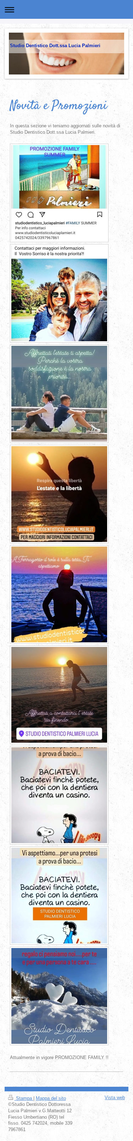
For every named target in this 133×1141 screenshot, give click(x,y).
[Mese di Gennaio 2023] (59, 795)
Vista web (115, 1097)
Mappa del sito (51, 1098)
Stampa (24, 1098)
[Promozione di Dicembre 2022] (59, 996)
